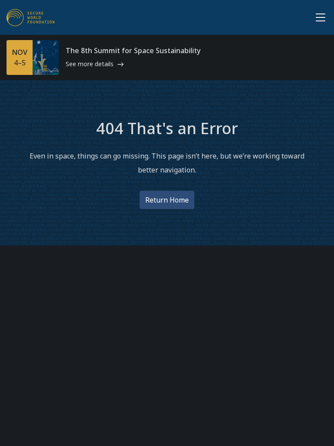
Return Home (167, 200)
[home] (30, 17)
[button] (318, 17)
